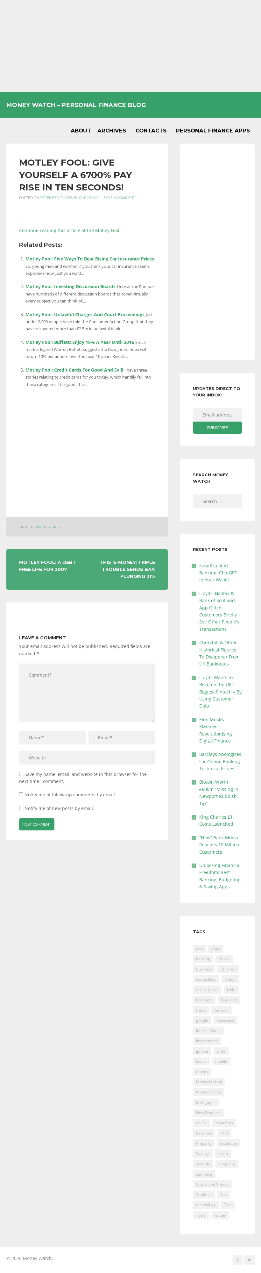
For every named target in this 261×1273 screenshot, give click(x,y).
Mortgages (205, 1102)
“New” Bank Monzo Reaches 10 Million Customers (219, 845)
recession (228, 1143)
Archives (111, 130)
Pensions (204, 1133)
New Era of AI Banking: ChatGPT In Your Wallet (218, 573)
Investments (207, 1040)
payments (224, 1123)
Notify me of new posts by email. (59, 808)
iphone (202, 1051)
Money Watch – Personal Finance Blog (76, 105)
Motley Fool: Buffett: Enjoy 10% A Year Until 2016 (79, 342)
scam (223, 1153)
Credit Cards (207, 989)
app (199, 948)
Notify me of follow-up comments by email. (70, 795)
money (202, 1071)
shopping (227, 1164)
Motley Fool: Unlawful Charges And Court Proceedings (85, 314)
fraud (201, 1010)
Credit (230, 979)
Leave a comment (118, 198)
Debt (231, 989)
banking (203, 959)
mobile (221, 1061)
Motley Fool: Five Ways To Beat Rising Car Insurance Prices (89, 259)
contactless (206, 979)
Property (203, 1143)
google (202, 1020)
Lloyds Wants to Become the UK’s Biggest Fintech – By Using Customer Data (220, 691)
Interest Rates (208, 1030)
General (221, 1010)
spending (204, 1174)
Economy (204, 1000)
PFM (224, 1133)
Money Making (209, 1082)
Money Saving (208, 1092)
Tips (55, 527)
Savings (42, 527)
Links (221, 1051)
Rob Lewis (88, 198)
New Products (208, 1112)
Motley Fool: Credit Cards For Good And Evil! (74, 370)
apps (215, 948)
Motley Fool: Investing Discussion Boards (70, 286)
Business (204, 969)
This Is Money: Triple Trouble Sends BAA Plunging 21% (127, 569)
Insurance (225, 1020)
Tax (223, 1194)
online (201, 1123)
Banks (224, 959)
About (81, 130)
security (203, 1164)
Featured (229, 1000)
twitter (220, 1215)
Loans (201, 1061)
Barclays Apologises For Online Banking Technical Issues (220, 761)
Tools (201, 1215)
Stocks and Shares (212, 1184)
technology (205, 1204)
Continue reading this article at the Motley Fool (69, 230)
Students (204, 1194)
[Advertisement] (130, 46)
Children (228, 969)
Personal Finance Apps (213, 130)
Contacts (151, 130)
